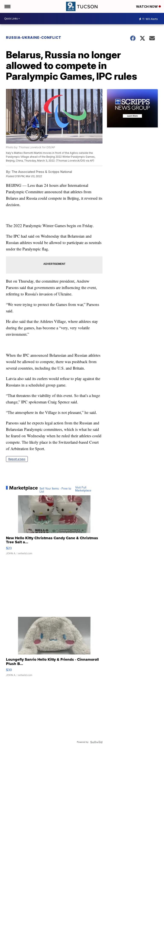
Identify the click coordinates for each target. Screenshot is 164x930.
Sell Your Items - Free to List (55, 490)
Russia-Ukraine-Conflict (33, 37)
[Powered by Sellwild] (96, 742)
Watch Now (147, 6)
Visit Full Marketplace (83, 489)
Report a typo (16, 459)
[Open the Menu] (7, 6)
